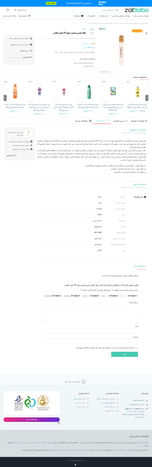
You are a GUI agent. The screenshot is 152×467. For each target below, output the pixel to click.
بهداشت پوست (123, 23)
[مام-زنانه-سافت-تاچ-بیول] (39, 81)
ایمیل (135, 337)
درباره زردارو (81, 407)
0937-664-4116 (138, 401)
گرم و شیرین (97, 221)
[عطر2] (121, 50)
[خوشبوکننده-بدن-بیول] (88, 81)
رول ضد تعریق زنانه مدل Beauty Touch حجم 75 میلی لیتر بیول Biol (64, 108)
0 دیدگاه (85, 44)
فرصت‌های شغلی (79, 399)
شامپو (50, 442)
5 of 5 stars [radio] (56, 296)
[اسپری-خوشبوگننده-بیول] (15, 81)
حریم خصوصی (110, 411)
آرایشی (116, 23)
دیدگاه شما (133, 302)
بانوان (99, 197)
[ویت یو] (113, 81)
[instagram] (59, 423)
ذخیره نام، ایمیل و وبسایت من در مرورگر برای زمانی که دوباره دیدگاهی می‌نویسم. (105, 348)
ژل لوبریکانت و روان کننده (72, 450)
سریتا (124, 450)
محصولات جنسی (34, 442)
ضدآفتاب (44, 442)
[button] (146, 98)
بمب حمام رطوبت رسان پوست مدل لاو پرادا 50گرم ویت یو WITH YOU (112, 108)
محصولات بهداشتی (133, 23)
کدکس (119, 450)
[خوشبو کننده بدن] (137, 81)
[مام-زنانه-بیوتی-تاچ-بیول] (64, 81)
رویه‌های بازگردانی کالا (107, 403)
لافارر (129, 450)
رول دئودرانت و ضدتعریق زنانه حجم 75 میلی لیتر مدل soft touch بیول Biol (39, 108)
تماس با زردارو (80, 403)
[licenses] (32, 395)
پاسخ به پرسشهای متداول (106, 399)
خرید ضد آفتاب (57, 450)
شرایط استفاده (110, 407)
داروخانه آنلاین (144, 23)
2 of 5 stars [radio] (113, 296)
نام (136, 326)
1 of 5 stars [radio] (132, 296)
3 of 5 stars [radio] (94, 296)
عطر (111, 23)
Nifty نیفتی (92, 31)
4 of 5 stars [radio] (75, 296)
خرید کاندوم (87, 450)
